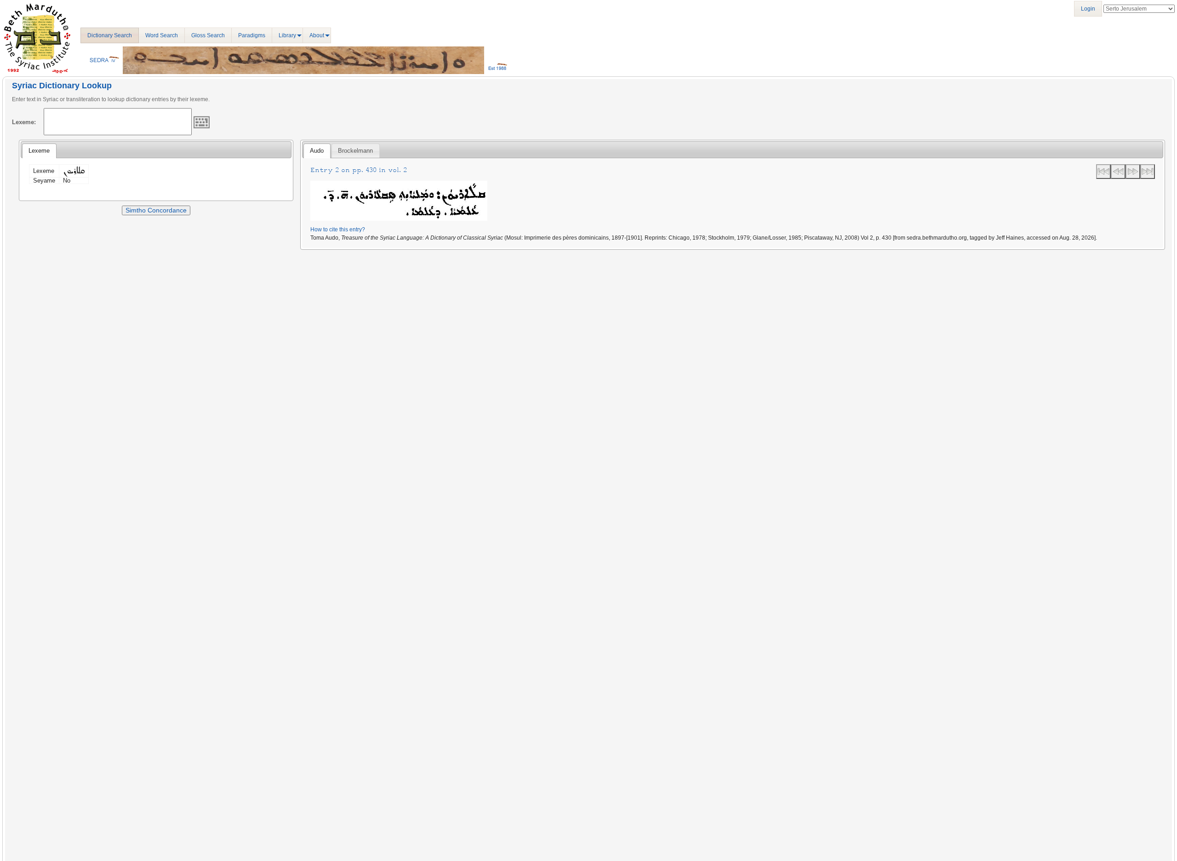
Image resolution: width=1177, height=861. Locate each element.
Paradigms (251, 35)
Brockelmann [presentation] (355, 150)
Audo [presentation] (317, 150)
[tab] (39, 151)
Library (287, 35)
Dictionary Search (109, 35)
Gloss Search (208, 35)
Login (1088, 9)
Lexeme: (24, 122)
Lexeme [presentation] (39, 150)
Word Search (161, 35)
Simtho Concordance (156, 210)
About (316, 35)
